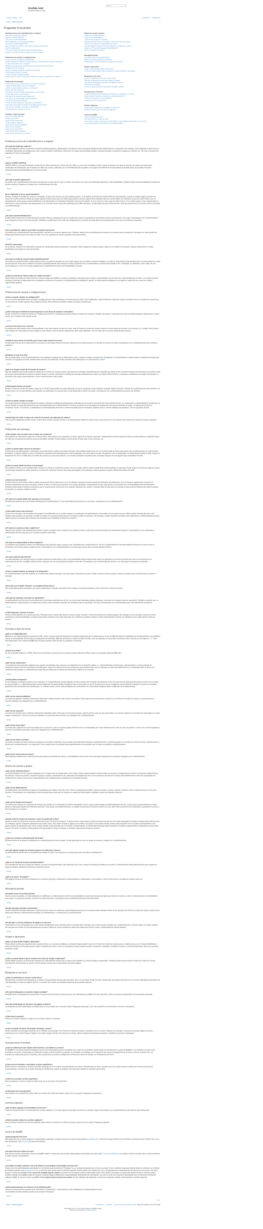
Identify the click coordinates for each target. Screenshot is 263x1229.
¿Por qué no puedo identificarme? (16, 44)
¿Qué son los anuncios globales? (16, 125)
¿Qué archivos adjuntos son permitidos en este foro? (102, 107)
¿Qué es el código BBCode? (14, 116)
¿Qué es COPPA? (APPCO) (14, 37)
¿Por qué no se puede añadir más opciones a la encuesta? (24, 92)
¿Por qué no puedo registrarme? (16, 39)
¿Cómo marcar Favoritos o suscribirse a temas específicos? (104, 96)
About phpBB (27, 1141)
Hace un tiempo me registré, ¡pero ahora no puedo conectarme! (26, 46)
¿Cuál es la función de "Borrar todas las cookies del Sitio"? (24, 52)
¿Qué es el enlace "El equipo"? (94, 50)
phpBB (101, 360)
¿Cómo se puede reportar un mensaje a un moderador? (23, 102)
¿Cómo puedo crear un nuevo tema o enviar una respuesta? (25, 84)
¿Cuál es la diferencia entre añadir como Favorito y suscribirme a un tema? (109, 94)
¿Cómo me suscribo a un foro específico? (98, 98)
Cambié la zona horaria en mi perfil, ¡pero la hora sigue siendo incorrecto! (29, 66)
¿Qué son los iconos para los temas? (17, 133)
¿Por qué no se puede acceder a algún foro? (20, 96)
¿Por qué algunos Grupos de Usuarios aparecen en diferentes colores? (108, 46)
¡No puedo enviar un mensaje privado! (97, 57)
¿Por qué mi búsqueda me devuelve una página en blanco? (104, 82)
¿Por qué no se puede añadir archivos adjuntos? (21, 98)
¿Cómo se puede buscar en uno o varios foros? (100, 78)
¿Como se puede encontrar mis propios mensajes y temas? (104, 87)
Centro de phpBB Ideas (111, 1154)
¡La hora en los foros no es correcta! (17, 63)
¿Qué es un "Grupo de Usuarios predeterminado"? (101, 48)
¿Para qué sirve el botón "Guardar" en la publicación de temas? (26, 105)
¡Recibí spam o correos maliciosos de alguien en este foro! (103, 61)
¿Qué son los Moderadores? (93, 37)
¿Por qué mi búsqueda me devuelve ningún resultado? (102, 80)
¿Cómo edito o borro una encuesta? (17, 94)
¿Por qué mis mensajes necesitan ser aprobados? (22, 107)
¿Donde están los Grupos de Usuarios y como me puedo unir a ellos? (107, 42)
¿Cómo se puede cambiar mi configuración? (20, 59)
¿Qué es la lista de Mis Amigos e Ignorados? (99, 69)
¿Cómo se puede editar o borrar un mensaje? (20, 86)
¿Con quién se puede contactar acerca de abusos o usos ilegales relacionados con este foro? (115, 121)
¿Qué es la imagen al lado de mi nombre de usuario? (22, 70)
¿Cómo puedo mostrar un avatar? (16, 72)
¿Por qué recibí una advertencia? (16, 100)
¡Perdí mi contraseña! (12, 48)
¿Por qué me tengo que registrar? (16, 35)
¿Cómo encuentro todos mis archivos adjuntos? (100, 109)
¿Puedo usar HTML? (12, 118)
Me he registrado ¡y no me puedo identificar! (19, 42)
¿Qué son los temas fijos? (14, 129)
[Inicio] (16, 9)
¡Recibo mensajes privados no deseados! (98, 59)
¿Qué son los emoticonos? (14, 120)
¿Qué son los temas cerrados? (15, 131)
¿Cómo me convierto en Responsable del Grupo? (100, 44)
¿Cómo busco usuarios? (92, 84)
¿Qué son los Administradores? (94, 35)
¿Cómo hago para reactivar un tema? (17, 109)
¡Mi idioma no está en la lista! (14, 68)
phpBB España (91, 1210)
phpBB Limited (93, 1139)
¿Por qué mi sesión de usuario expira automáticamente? (24, 50)
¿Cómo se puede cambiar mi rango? (17, 74)
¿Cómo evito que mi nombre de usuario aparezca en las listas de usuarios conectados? (34, 61)
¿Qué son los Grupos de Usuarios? (96, 39)
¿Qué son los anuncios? (13, 127)
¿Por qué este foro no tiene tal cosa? (96, 119)
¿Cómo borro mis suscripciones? (95, 100)
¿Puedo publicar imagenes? (14, 122)
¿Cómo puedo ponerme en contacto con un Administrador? (103, 123)
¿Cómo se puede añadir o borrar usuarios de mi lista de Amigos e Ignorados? (110, 71)
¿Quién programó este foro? (93, 117)
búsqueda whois (30, 1170)
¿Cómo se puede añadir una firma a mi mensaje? (21, 88)
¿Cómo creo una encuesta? (14, 90)
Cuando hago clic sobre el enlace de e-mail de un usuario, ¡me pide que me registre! (33, 76)
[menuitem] (20, 17)
